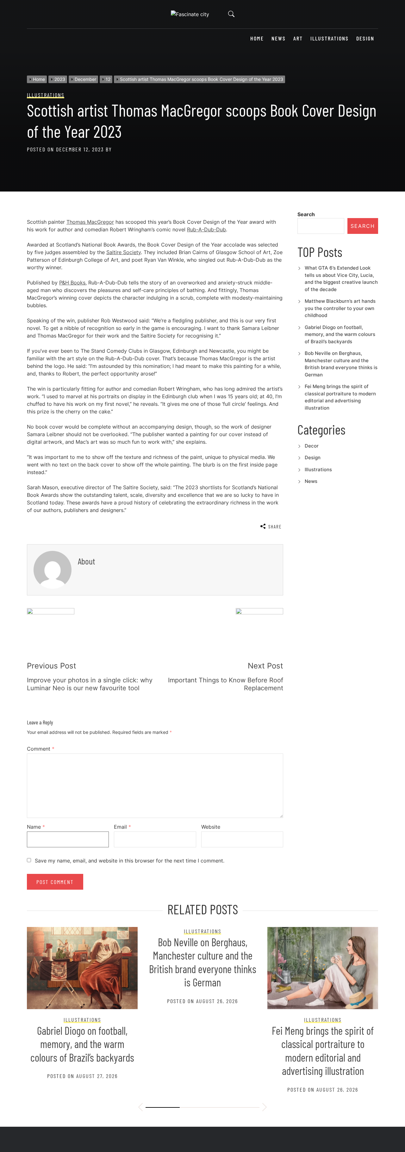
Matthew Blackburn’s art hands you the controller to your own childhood (340, 308)
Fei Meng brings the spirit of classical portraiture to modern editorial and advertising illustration (323, 1050)
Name (36, 827)
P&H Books (72, 282)
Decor (312, 446)
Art (298, 38)
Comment (40, 749)
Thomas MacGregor (90, 222)
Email (122, 827)
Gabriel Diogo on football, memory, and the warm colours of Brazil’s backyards (340, 334)
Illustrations (329, 38)
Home (257, 38)
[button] (140, 1108)
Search (306, 214)
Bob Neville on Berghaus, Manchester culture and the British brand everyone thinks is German (202, 962)
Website (210, 827)
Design (365, 38)
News (278, 38)
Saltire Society (123, 252)
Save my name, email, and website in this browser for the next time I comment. (129, 860)
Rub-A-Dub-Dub (206, 229)
